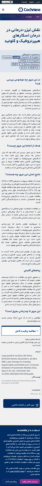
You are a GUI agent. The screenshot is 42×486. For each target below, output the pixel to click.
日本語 (23, 60)
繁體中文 (16, 64)
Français (7, 57)
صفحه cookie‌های (17, 471)
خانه (37, 17)
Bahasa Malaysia (31, 64)
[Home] (29, 9)
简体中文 (34, 67)
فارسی (38, 2)
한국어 (24, 67)
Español (24, 2)
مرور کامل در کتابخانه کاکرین (23, 404)
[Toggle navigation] (3, 9)
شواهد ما (29, 17)
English (31, 2)
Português (34, 60)
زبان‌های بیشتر (6, 2)
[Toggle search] (34, 9)
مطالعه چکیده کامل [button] (25, 331)
